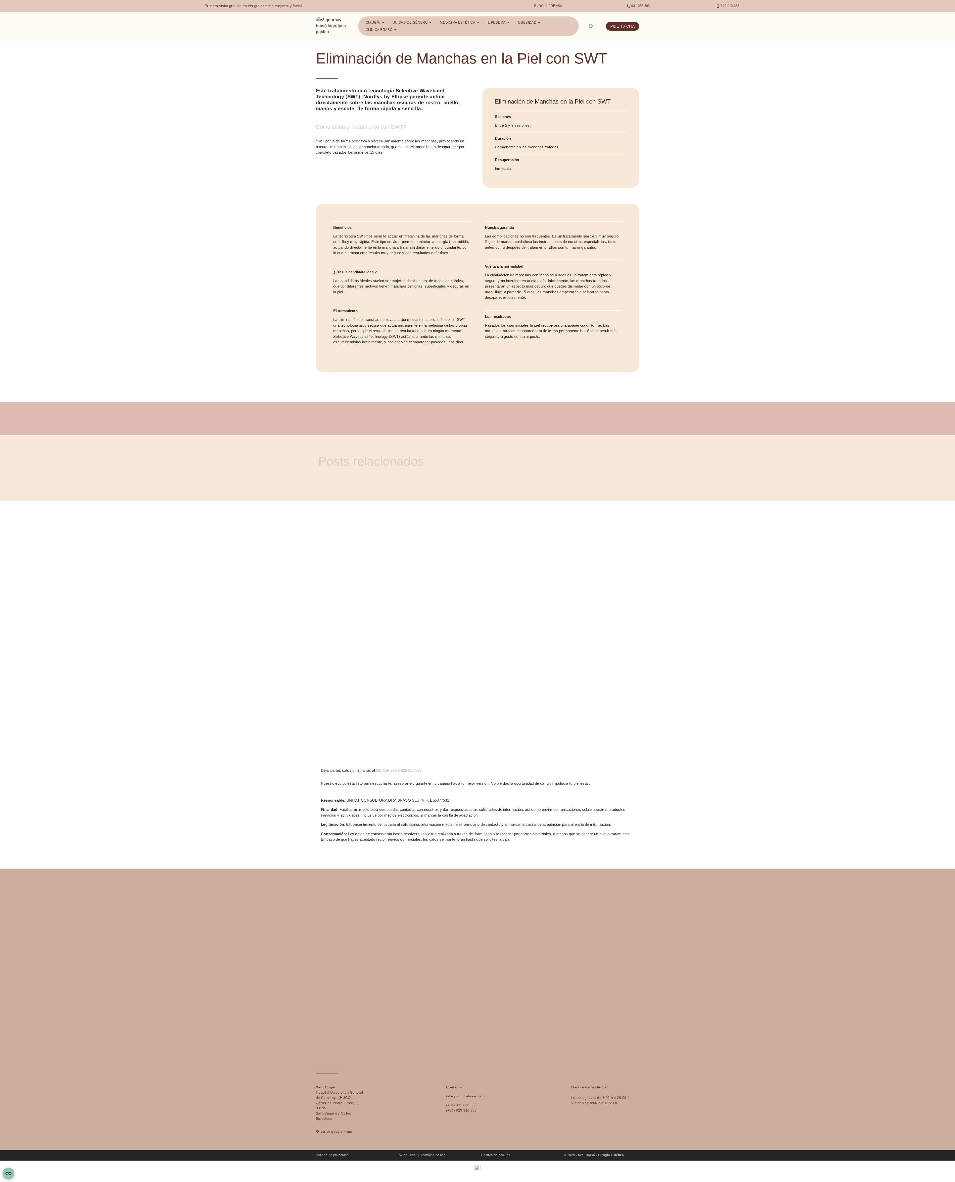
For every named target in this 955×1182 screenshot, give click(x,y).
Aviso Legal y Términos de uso (422, 1155)
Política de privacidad (332, 1155)
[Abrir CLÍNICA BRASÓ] (395, 29)
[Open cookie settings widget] (8, 1174)
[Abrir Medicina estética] (478, 22)
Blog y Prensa (548, 6)
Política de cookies (495, 1155)
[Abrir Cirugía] (383, 22)
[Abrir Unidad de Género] (430, 22)
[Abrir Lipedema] (508, 22)
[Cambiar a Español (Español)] (477, 1168)
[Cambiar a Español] (592, 26)
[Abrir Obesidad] (539, 22)
